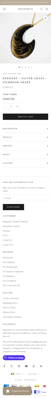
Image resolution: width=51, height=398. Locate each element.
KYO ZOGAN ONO (12, 74)
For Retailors (9, 276)
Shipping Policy (10, 302)
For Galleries (9, 262)
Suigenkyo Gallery (11, 226)
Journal (6, 230)
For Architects (9, 280)
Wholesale (8, 257)
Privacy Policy (9, 307)
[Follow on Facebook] (4, 366)
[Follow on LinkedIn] (41, 366)
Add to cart (25, 117)
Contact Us (8, 244)
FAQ (5, 235)
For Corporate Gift (11, 285)
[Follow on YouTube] (26, 366)
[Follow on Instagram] (19, 366)
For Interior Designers (13, 271)
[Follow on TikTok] (33, 366)
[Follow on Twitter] (11, 366)
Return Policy (9, 312)
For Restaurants (10, 266)
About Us (7, 240)
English (32, 374)
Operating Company (12, 316)
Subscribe (13, 207)
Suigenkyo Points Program (15, 221)
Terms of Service (11, 298)
